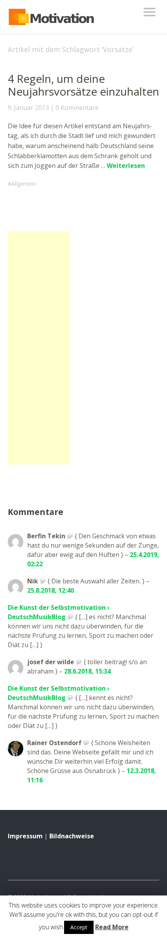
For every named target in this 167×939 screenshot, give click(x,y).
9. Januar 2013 (28, 107)
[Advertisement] (39, 347)
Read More (112, 927)
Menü (149, 12)
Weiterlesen (126, 165)
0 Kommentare (77, 107)
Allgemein (23, 183)
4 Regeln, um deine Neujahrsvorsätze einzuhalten (83, 85)
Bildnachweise (71, 836)
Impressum (25, 836)
